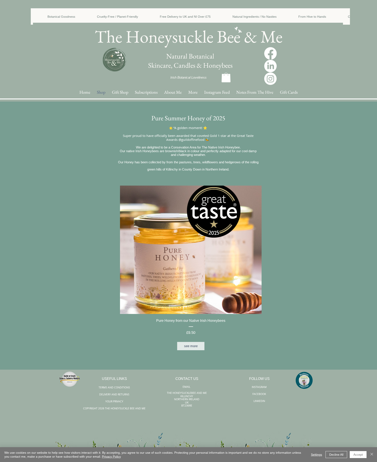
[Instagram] (270, 78)
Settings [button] (316, 454)
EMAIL (187, 386)
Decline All (336, 454)
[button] (193, 92)
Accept (358, 454)
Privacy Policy (111, 456)
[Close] (371, 455)
